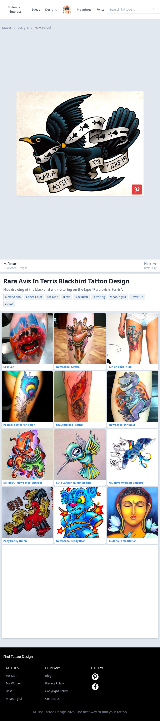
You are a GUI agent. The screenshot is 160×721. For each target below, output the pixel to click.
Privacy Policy (54, 683)
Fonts (100, 9)
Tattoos (7, 28)
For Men (52, 297)
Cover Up (137, 297)
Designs (51, 9)
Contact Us (52, 699)
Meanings (84, 9)
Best (9, 691)
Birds (66, 297)
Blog (48, 676)
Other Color (34, 297)
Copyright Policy (56, 691)
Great (9, 304)
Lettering (98, 297)
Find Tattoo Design (18, 656)
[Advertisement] (80, 60)
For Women (14, 683)
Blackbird (81, 297)
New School (43, 28)
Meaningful (118, 297)
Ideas (36, 9)
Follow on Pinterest (14, 9)
